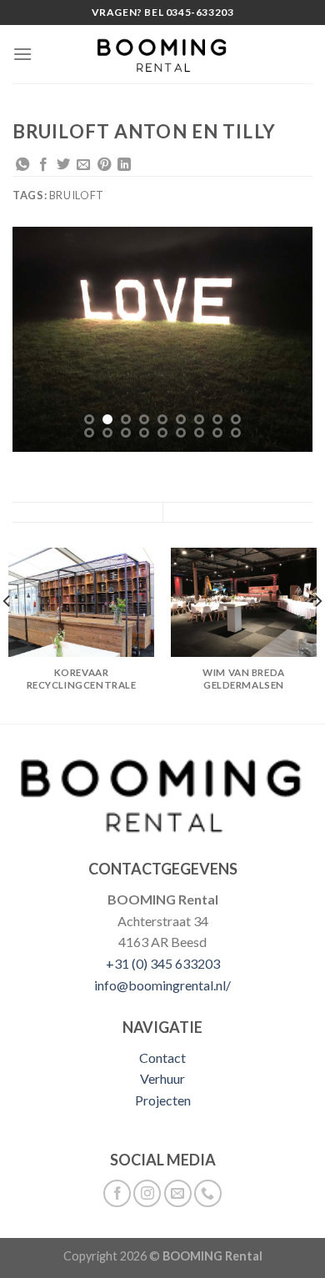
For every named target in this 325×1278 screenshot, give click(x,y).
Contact (162, 1057)
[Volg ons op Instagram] (147, 1193)
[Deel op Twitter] (63, 165)
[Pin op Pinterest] (104, 165)
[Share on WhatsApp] (22, 165)
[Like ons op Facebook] (117, 1193)
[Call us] (208, 1193)
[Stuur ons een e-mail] (178, 1193)
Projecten (163, 1100)
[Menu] (22, 53)
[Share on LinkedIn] (124, 165)
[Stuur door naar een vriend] (83, 165)
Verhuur (162, 1078)
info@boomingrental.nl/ (162, 985)
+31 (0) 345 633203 (163, 963)
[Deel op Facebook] (43, 165)
